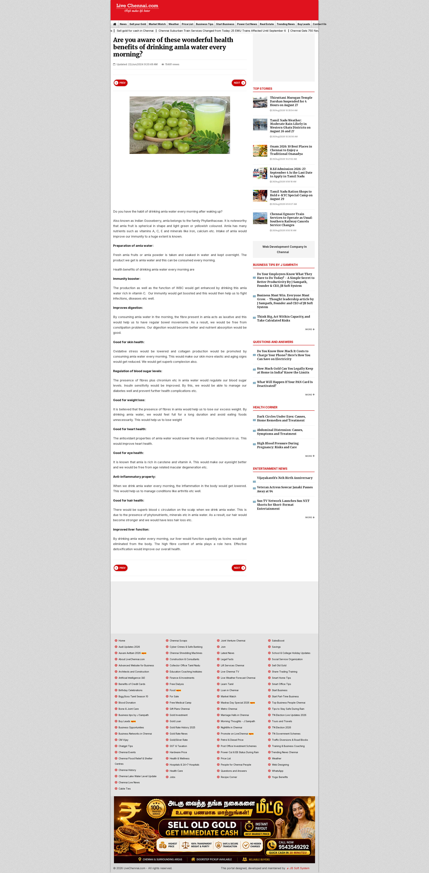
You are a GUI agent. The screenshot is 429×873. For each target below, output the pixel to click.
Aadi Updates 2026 (129, 646)
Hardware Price (178, 752)
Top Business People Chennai (288, 702)
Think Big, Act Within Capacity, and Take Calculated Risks (283, 319)
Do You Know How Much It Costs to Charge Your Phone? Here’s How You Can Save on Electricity (283, 355)
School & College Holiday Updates (290, 653)
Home (121, 640)
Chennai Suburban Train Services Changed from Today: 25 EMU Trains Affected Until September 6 (163, 30)
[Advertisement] (240, 9)
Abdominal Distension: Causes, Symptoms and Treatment (280, 432)
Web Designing (280, 764)
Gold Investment (178, 715)
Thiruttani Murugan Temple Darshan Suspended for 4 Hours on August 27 (291, 101)
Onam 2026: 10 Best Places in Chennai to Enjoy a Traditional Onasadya (291, 150)
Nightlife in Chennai (231, 727)
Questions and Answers (233, 770)
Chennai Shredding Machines (185, 653)
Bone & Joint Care (128, 708)
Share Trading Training (284, 671)
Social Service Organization (287, 659)
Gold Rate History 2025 (182, 727)
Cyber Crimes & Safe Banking (185, 646)
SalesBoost (277, 640)
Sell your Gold (138, 24)
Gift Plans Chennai (179, 708)
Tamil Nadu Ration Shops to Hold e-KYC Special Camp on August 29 (291, 195)
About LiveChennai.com (131, 659)
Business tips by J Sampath (133, 715)
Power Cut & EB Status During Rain (239, 752)
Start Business (225, 24)
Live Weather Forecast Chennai (237, 677)
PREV (122, 82)
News (123, 24)
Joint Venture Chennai (232, 640)
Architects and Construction (133, 671)
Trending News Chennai (284, 752)
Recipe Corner (228, 777)
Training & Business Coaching (288, 746)
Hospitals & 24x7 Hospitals (184, 764)
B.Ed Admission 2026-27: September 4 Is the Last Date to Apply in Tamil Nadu (291, 172)
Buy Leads (304, 24)
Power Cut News (247, 24)
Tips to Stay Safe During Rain (287, 708)
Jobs (172, 777)
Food (172, 690)
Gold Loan (175, 721)
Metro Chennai (228, 708)
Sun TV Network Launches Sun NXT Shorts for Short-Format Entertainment (283, 505)
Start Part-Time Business (285, 696)
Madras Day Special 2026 (235, 702)
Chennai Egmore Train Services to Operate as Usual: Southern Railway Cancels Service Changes (291, 219)
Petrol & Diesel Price (231, 739)
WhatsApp (277, 770)
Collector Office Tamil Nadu (184, 665)
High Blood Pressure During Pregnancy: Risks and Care (278, 445)
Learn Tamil (226, 684)
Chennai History (127, 770)
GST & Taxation (178, 746)
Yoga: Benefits (279, 777)
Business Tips (204, 24)
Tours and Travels (281, 721)
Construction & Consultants (184, 659)
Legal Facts (226, 659)
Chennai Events (127, 752)
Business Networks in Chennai (135, 733)
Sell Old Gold (278, 665)
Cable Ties (124, 788)
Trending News (286, 24)
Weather (174, 24)
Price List (187, 24)
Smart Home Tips (281, 677)
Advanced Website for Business (136, 665)
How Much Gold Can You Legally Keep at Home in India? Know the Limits (285, 370)
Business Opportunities (131, 727)
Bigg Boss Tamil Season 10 (133, 696)
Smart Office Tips (281, 684)
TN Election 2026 (281, 727)
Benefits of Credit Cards (131, 684)
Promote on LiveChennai (234, 733)
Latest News (227, 653)
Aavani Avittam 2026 (129, 653)
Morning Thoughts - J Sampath (237, 721)
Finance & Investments (181, 677)
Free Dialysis (176, 684)
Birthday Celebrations (130, 690)
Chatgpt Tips (125, 746)
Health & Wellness (179, 758)
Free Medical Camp (180, 702)
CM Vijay (123, 739)
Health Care (176, 770)
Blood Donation (127, 702)
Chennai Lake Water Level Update (137, 776)
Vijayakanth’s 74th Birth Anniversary (285, 478)
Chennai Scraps (178, 640)
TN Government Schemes (285, 733)
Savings (276, 646)
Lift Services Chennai (232, 665)
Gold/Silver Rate (178, 739)
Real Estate (267, 24)
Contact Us (319, 24)
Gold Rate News (178, 733)
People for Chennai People (235, 764)
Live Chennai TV (229, 671)
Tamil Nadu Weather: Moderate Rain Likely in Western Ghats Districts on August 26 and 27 (290, 126)
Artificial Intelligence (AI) (131, 677)
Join (223, 646)
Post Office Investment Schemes (238, 746)
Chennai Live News (129, 782)
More (308, 329)
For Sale (174, 696)
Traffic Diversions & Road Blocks (289, 739)
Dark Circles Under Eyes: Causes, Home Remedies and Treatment (281, 418)
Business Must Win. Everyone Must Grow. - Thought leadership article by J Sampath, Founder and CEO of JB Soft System (285, 301)
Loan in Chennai (229, 690)
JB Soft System (299, 868)
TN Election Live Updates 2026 (288, 715)
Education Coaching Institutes (185, 671)
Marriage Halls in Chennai (234, 715)
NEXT (237, 82)
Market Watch (157, 24)
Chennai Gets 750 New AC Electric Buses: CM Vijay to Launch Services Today (280, 30)
